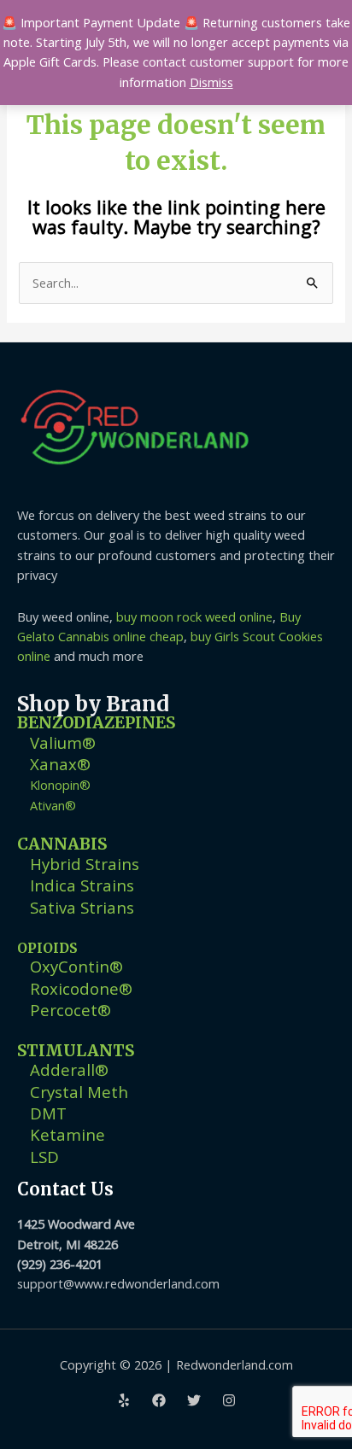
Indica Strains (82, 885)
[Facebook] (159, 1400)
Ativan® (53, 805)
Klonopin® (60, 784)
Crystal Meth (79, 1091)
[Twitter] (194, 1400)
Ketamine (67, 1134)
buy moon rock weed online (194, 616)
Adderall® (69, 1069)
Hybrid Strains (84, 863)
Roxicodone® (81, 988)
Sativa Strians (82, 907)
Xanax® (60, 763)
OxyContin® (76, 966)
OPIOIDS (47, 948)
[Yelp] (124, 1400)
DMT (48, 1113)
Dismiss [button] (211, 82)
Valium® (63, 742)
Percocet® (70, 1009)
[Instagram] (229, 1400)
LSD (44, 1156)
